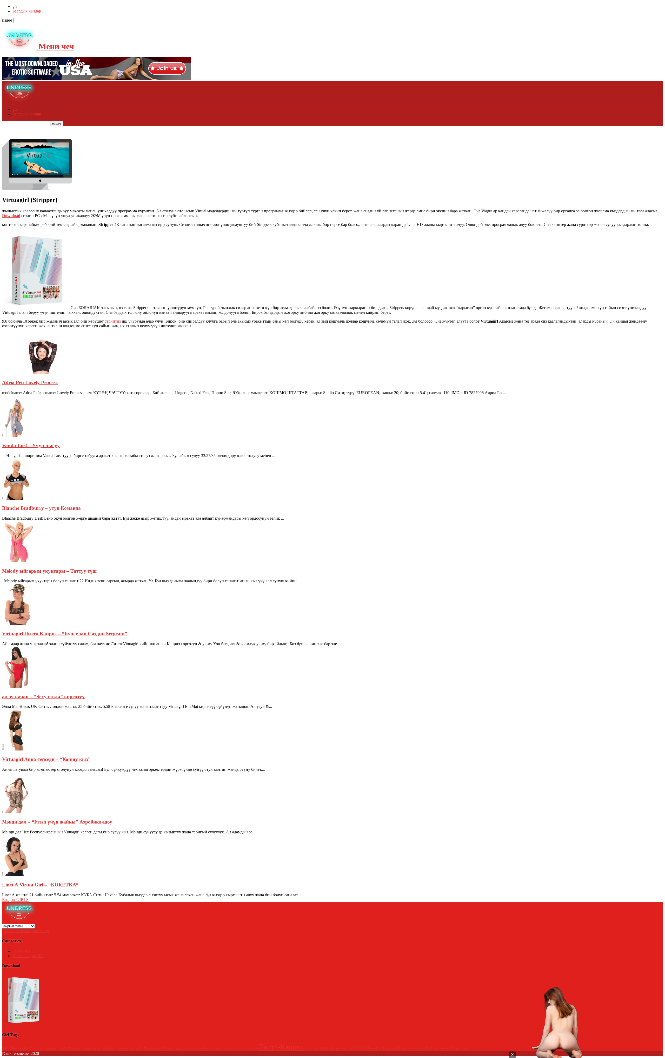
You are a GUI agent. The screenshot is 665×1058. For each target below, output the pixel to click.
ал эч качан (122, 1048)
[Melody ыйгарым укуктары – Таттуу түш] (18, 561)
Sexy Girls (21, 951)
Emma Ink (136, 1048)
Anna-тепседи (48, 1048)
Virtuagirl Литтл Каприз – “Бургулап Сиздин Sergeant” (64, 633)
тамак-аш (186, 1048)
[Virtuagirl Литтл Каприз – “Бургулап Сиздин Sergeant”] (17, 623)
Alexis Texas (30, 1048)
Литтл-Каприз (281, 1047)
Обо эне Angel (171, 1048)
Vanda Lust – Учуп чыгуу (31, 445)
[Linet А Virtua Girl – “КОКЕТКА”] (16, 874)
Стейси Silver (416, 1048)
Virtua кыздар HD (27, 955)
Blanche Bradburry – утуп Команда (41, 508)
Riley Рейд (382, 1048)
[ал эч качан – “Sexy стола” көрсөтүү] (17, 686)
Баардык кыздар (26, 11)
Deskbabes (108, 1048)
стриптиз (113, 321)
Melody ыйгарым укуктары (336, 1048)
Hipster (216, 1048)
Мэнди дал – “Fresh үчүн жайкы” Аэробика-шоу (57, 822)
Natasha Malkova (364, 1048)
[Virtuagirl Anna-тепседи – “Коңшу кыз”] (16, 749)
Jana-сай (227, 1048)
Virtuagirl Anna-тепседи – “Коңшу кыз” (46, 759)
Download (11, 215)
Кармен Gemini (91, 1048)
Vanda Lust (433, 1048)
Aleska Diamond (12, 1048)
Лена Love (240, 1048)
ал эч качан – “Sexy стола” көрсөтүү (43, 696)
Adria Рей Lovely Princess (30, 382)
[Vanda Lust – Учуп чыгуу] (16, 435)
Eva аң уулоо (152, 1048)
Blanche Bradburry (69, 1048)
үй (14, 6)
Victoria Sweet (458, 1048)
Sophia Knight (398, 1048)
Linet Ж (252, 1048)
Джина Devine (202, 1048)
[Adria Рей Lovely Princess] (41, 372)
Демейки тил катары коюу (25, 931)
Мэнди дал (311, 1048)
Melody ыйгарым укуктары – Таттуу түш (49, 571)
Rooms (445, 1048)
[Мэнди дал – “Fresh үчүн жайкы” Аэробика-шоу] (16, 812)
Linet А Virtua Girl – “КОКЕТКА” (40, 884)
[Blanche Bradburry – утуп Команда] (16, 498)
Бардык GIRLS (15, 899)
